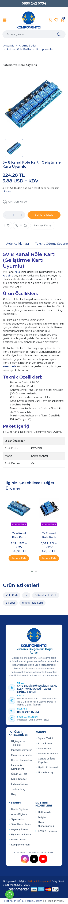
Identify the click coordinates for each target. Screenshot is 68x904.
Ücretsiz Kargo (46, 772)
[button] (32, 571)
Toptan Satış (18, 789)
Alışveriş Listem (19, 829)
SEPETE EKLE (44, 214)
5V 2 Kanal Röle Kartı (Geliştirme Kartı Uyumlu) (49, 535)
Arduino (8, 275)
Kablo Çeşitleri (19, 779)
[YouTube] (43, 859)
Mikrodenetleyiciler (21, 750)
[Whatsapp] (9, 894)
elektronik (10, 366)
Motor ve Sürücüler (21, 755)
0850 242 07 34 (28, 712)
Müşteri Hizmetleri (48, 753)
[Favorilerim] (56, 20)
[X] (34, 859)
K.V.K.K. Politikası (47, 831)
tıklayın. (7, 191)
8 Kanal (10, 602)
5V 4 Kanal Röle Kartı (19, 535)
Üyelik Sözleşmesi (48, 767)
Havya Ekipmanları (21, 760)
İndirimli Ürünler (20, 784)
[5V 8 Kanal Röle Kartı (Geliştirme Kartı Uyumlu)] (34, 104)
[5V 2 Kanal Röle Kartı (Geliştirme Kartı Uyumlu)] (49, 511)
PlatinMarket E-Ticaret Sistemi (23, 900)
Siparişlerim (17, 819)
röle (18, 271)
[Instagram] (25, 859)
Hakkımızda (44, 812)
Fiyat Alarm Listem (21, 834)
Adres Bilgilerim (19, 814)
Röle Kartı (12, 595)
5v (26, 595)
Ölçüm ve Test (19, 774)
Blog (13, 794)
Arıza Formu (45, 743)
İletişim (42, 817)
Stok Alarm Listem (21, 824)
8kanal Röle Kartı (32, 602)
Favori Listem (18, 839)
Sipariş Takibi (45, 738)
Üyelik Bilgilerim (19, 809)
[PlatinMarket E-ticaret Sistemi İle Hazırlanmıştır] (19, 889)
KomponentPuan (20, 844)
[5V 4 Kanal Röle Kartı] (19, 511)
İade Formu (44, 748)
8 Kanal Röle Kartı (45, 595)
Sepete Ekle (19, 558)
